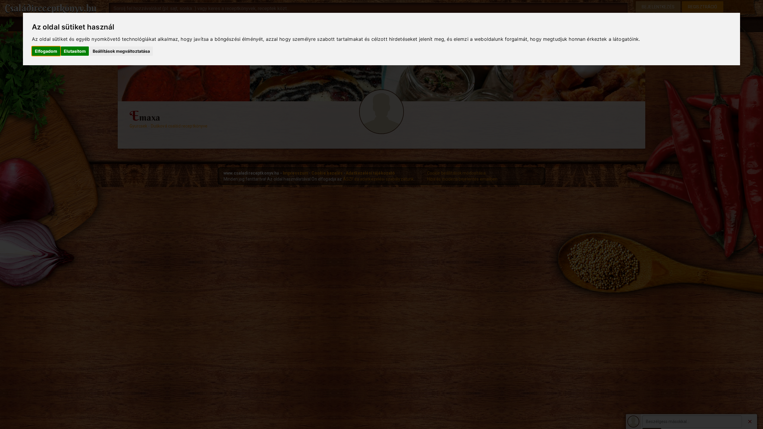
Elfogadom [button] (46, 51)
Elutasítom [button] (75, 51)
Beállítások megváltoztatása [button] (121, 51)
